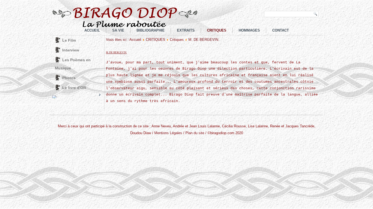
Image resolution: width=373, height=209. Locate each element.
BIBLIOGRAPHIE (151, 30)
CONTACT (280, 30)
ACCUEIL (92, 30)
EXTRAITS (186, 30)
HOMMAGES (249, 30)
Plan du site (194, 133)
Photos (69, 78)
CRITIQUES (216, 30)
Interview (70, 50)
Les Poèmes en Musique (73, 64)
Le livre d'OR (74, 87)
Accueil (135, 40)
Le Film (69, 40)
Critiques (177, 40)
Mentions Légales (168, 133)
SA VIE (118, 30)
